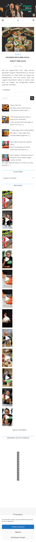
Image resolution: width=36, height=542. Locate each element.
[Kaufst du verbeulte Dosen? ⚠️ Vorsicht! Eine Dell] (7, 200)
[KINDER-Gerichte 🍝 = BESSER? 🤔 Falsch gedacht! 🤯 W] (7, 298)
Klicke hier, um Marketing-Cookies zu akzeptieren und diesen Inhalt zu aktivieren (18, 466)
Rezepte (18, 54)
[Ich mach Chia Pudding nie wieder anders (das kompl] (7, 417)
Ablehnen (18, 532)
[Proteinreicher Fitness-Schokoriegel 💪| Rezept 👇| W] (7, 397)
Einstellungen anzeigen (18, 537)
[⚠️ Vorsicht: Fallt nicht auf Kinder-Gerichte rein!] (7, 279)
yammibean (7, 90)
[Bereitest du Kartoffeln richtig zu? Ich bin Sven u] (7, 338)
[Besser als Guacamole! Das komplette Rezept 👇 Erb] (7, 259)
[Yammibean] (18, 514)
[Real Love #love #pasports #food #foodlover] (7, 318)
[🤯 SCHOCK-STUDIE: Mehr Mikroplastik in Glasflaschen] (7, 220)
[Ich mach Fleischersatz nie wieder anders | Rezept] (7, 377)
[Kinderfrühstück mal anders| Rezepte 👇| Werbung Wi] (7, 358)
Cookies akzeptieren (18, 527)
